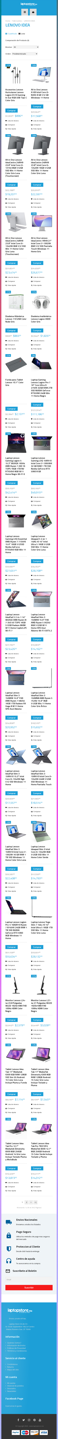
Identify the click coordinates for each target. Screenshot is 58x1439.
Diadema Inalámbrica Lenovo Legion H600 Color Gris (41, 319)
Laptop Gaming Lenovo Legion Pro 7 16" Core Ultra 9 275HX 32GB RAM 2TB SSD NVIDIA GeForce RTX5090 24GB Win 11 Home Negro (41, 387)
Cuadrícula (12, 33)
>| (36, 1202)
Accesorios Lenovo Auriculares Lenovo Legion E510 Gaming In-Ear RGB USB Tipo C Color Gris (16, 95)
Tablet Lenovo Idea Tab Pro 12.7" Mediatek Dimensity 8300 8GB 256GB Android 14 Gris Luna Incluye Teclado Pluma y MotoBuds (16, 1151)
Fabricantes (17, 21)
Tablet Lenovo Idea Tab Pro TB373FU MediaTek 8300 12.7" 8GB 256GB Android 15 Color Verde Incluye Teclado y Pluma (41, 1150)
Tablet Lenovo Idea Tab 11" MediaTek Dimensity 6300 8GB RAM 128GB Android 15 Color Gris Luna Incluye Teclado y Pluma (41, 1077)
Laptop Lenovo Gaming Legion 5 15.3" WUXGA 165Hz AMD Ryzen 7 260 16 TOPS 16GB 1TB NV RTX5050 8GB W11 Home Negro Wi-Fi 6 (15, 466)
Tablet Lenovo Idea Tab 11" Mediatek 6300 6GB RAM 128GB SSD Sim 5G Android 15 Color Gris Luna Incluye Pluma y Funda (16, 1076)
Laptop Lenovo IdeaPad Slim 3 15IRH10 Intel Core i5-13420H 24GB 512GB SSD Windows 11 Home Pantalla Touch (41, 778)
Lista (23, 33)
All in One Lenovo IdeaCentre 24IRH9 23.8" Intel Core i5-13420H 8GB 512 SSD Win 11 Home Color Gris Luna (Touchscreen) (15, 246)
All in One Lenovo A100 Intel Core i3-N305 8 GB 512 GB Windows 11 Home (40, 93)
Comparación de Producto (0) (17, 40)
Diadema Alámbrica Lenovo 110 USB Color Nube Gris (15, 319)
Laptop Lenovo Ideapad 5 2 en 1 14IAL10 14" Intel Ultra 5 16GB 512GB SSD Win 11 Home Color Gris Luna (40, 543)
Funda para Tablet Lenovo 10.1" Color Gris (14, 382)
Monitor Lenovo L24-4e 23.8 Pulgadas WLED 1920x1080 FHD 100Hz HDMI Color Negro (16, 1005)
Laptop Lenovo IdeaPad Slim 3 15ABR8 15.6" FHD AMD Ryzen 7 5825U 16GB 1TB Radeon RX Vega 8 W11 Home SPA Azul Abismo (15, 700)
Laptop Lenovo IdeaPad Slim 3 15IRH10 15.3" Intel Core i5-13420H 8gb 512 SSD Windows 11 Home (15, 778)
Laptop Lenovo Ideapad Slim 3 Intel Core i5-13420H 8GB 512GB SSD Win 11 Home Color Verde (40, 852)
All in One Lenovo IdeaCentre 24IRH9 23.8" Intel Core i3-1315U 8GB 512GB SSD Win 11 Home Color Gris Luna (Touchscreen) (14, 167)
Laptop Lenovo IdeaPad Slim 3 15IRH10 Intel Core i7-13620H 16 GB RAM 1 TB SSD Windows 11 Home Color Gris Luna (15, 853)
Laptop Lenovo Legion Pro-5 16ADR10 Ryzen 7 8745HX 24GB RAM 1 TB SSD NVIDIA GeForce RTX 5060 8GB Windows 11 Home (16, 930)
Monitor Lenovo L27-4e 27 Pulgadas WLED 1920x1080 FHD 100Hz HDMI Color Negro (41, 1005)
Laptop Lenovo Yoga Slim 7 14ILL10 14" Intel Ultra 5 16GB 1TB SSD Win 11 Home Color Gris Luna (42, 927)
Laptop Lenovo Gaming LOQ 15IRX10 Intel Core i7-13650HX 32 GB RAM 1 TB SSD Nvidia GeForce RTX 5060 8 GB (41, 465)
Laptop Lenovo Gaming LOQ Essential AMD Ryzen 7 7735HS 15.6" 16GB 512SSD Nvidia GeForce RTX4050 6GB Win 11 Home (16, 544)
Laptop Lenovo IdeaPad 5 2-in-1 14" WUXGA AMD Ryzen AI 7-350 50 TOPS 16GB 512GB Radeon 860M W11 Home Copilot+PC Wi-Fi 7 (16, 622)
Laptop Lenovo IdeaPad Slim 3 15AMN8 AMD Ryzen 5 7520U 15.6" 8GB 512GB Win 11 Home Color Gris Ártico (41, 699)
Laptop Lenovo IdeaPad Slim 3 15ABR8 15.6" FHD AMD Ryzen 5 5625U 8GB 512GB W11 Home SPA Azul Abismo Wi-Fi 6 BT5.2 (41, 622)
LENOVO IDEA (29, 21)
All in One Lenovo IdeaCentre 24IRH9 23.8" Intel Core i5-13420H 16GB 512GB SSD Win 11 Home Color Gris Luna (41, 166)
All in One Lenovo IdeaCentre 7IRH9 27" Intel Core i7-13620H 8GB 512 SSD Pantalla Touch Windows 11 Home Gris (41, 245)
